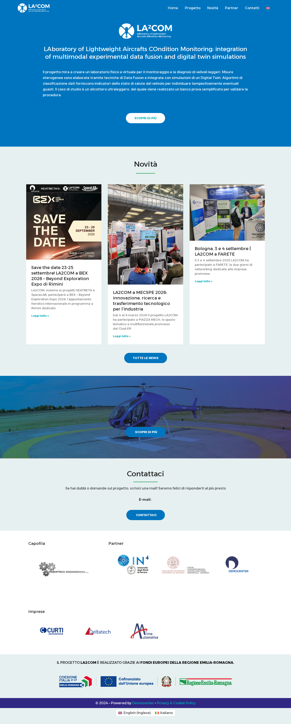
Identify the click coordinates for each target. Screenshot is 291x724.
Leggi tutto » (40, 315)
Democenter (143, 703)
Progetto (192, 8)
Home (173, 8)
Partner (231, 8)
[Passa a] (268, 8)
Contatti (252, 8)
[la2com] (34, 8)
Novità (212, 8)
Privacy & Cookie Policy (176, 703)
